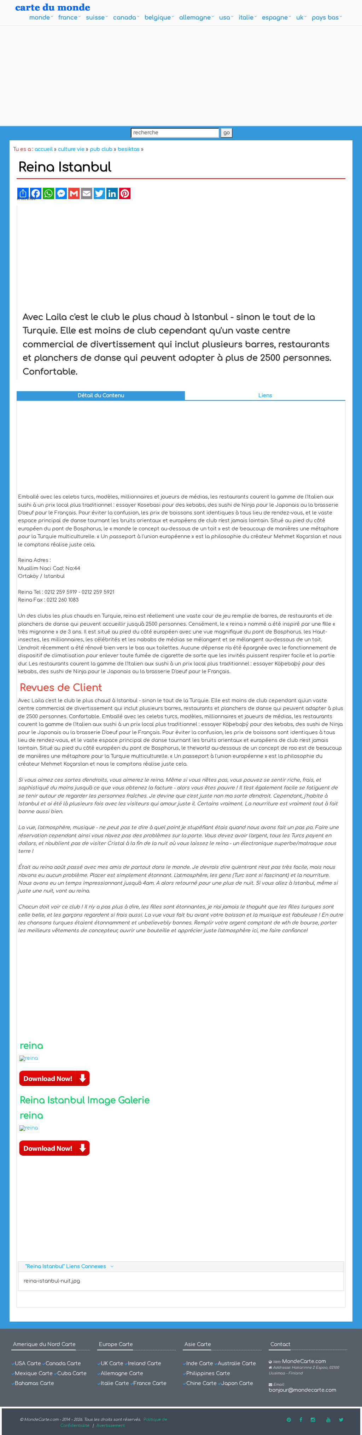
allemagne (195, 18)
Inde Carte (199, 1363)
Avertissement (111, 1425)
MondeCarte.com (304, 1361)
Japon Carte (237, 1383)
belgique (158, 18)
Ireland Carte (144, 1363)
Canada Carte (63, 1363)
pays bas (325, 18)
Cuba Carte (72, 1373)
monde (39, 18)
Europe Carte (116, 1344)
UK (299, 18)
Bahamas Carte (34, 1383)
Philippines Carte (208, 1373)
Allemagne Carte (122, 1373)
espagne (275, 18)
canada (124, 18)
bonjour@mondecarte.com (302, 1390)
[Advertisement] (181, 75)
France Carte (150, 1383)
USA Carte (28, 1363)
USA (224, 18)
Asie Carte (198, 1344)
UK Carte (112, 1363)
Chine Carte (201, 1383)
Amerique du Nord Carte (44, 1344)
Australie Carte (237, 1363)
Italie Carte (115, 1383)
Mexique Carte (34, 1373)
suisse (95, 18)
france (67, 18)
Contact (280, 1344)
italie (246, 18)
